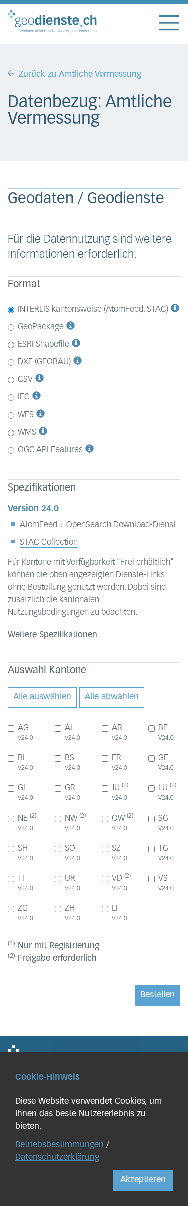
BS (72, 762)
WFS (26, 415)
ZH (72, 913)
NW (75, 822)
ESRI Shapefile (43, 344)
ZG (25, 913)
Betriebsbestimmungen (59, 1145)
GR (72, 792)
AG (25, 732)
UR (72, 883)
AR (119, 732)
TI (25, 883)
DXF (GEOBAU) (44, 362)
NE (27, 822)
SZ (119, 853)
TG (166, 853)
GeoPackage (41, 327)
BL (25, 762)
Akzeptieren (143, 1180)
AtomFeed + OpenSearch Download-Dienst (98, 525)
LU (167, 791)
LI (119, 913)
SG (166, 823)
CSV (25, 379)
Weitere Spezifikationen (52, 635)
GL (25, 792)
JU (120, 791)
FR (119, 762)
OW (122, 822)
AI (72, 732)
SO (72, 853)
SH (25, 853)
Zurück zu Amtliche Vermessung (80, 74)
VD (121, 882)
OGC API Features (50, 450)
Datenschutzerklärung (57, 1157)
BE (166, 732)
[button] (175, 309)
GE (166, 762)
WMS (27, 432)
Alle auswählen (42, 697)
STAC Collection (49, 542)
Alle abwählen (112, 697)
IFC (24, 397)
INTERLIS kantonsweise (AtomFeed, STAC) (93, 309)
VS (166, 883)
